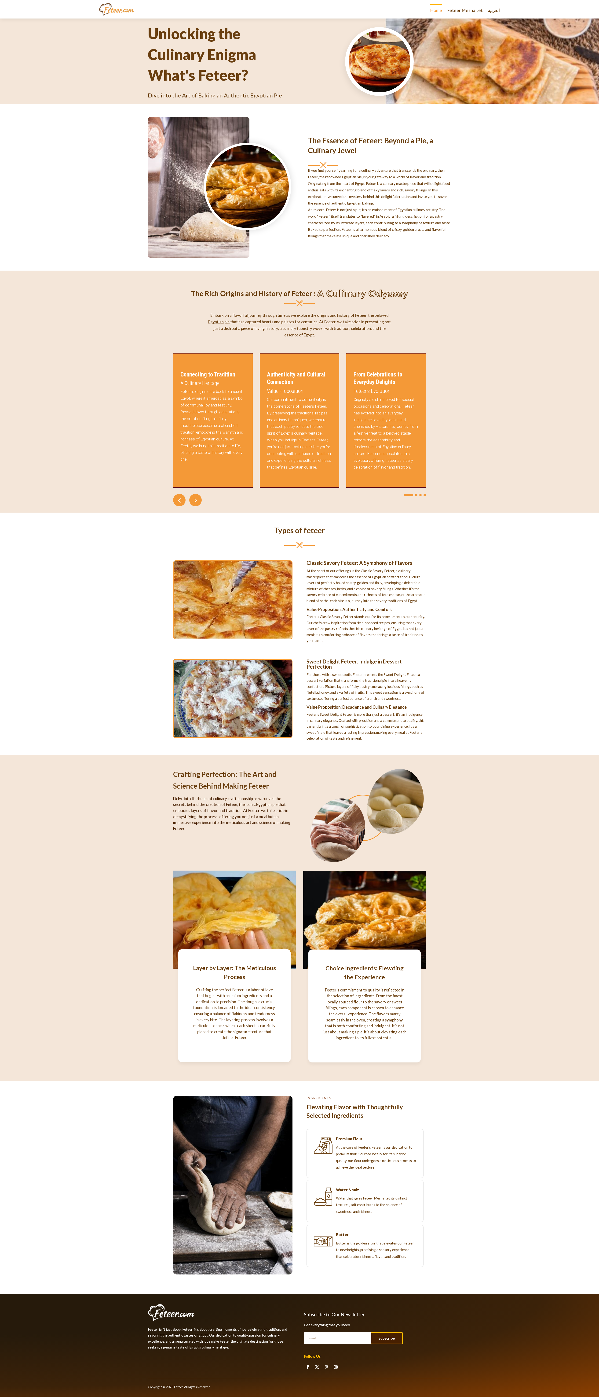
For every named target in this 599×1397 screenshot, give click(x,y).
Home (436, 10)
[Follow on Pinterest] (326, 1367)
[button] (195, 500)
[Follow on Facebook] (307, 1367)
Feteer (178, 1387)
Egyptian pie (219, 321)
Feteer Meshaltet (465, 10)
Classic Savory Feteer (332, 563)
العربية (494, 10)
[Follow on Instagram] (336, 1367)
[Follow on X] (317, 1367)
